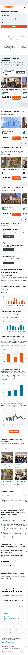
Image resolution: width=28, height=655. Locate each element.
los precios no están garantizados (8, 642)
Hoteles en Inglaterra (18, 630)
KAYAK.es (6, 629)
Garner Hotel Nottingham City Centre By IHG (11, 89)
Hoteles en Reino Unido (8, 630)
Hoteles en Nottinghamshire (9, 632)
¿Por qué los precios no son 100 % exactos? (12, 651)
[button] (2, 7)
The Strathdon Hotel (7, 130)
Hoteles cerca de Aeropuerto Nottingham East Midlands (13, 612)
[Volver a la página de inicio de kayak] (9, 7)
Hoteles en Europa (18, 629)
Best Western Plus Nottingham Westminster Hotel (11, 169)
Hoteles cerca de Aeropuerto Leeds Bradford (13, 610)
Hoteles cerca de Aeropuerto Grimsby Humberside (12, 615)
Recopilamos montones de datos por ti (11, 648)
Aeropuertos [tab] (6, 595)
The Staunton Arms (6, 206)
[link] (8, 236)
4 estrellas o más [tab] (6, 448)
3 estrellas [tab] (14, 448)
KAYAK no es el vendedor (8, 646)
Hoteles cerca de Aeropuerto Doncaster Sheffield (12, 619)
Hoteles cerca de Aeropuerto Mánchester (12, 604)
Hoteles (11, 629)
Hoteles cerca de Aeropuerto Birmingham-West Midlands (14, 607)
